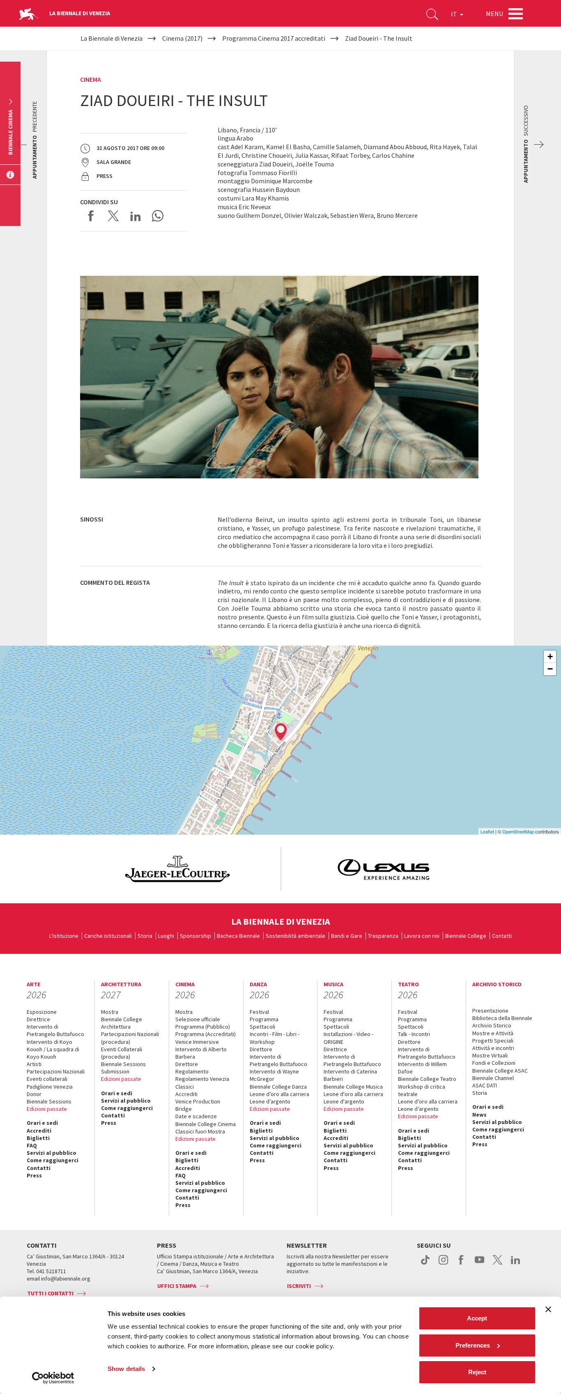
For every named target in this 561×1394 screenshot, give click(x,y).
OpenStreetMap (518, 831)
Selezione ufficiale (197, 1019)
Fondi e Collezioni (493, 1062)
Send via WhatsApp (158, 216)
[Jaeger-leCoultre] (177, 869)
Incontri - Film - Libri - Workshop (274, 1037)
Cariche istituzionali (108, 935)
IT (454, 14)
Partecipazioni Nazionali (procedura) (130, 1037)
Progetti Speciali (492, 1040)
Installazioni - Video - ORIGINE (348, 1037)
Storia (145, 935)
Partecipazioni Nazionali (56, 1071)
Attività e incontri (493, 1048)
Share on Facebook (91, 216)
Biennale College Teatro (427, 1078)
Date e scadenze (196, 1116)
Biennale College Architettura (121, 1022)
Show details (126, 1368)
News (479, 1114)
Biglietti (38, 1138)
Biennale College (465, 935)
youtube (479, 1264)
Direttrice (38, 1019)
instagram (443, 1264)
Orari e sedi (42, 1122)
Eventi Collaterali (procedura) (121, 1053)
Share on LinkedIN (135, 216)
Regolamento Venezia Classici (202, 1082)
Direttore (186, 1064)
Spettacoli (262, 1026)
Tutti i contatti (50, 1293)
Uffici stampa (176, 1286)
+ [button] (550, 656)
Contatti (502, 935)
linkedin (515, 1264)
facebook (461, 1264)
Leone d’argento (270, 1101)
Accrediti (39, 1130)
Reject (477, 1372)
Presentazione (490, 1010)
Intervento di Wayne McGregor (274, 1075)
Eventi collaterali (47, 1078)
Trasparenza (383, 935)
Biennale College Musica (353, 1086)
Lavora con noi (421, 935)
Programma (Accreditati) (205, 1034)
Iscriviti (299, 1286)
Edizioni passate (47, 1108)
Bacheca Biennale (238, 935)
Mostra (109, 1011)
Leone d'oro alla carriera (353, 1094)
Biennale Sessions (49, 1101)
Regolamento (192, 1071)
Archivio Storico (491, 1025)
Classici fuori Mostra (200, 1131)
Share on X (113, 216)
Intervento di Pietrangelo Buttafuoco (55, 1030)
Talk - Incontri (414, 1034)
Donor (34, 1094)
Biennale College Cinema (205, 1124)
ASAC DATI (484, 1085)
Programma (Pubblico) (202, 1026)
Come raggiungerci (52, 1160)
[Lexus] (384, 869)
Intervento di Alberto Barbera (201, 1053)
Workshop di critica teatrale (421, 1090)
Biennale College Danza (278, 1086)
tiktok (425, 1264)
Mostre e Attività (492, 1033)
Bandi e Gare (346, 935)
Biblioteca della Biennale (502, 1018)
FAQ (32, 1145)
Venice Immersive (197, 1042)
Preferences (472, 1345)
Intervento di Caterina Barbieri (350, 1075)
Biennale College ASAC (500, 1070)
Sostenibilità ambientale (295, 935)
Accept (477, 1318)
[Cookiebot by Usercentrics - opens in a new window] (53, 1378)
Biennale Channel (493, 1078)
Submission (115, 1071)
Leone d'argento (344, 1101)
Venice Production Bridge (197, 1105)
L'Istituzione (63, 935)
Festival (259, 1011)
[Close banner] (548, 1309)
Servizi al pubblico (51, 1152)
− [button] (550, 669)
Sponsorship (195, 935)
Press (34, 1175)
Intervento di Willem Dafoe (422, 1067)
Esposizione (42, 1011)
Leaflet (487, 831)
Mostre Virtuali (490, 1055)
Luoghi (166, 935)
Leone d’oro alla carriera (279, 1094)
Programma (264, 1019)
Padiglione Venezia (50, 1086)
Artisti (34, 1064)
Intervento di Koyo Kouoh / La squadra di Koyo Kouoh (53, 1049)
